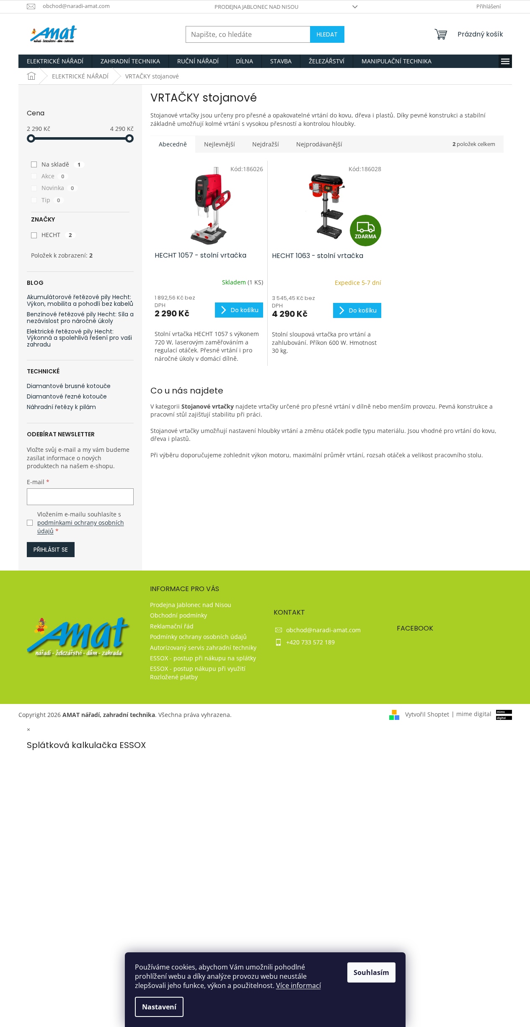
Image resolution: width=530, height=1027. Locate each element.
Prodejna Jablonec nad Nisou (256, 6)
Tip (50, 200)
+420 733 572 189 (310, 642)
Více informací (298, 985)
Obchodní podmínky (178, 615)
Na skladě (61, 164)
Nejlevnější (219, 144)
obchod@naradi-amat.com (323, 630)
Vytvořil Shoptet (427, 714)
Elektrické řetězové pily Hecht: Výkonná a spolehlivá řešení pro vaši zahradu (79, 338)
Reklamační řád (172, 626)
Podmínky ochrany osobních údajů (198, 637)
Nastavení (159, 1006)
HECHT (56, 235)
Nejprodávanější (319, 144)
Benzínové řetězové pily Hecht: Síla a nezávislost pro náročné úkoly (80, 317)
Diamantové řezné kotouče (67, 397)
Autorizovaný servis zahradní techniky (203, 648)
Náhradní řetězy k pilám (61, 407)
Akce (53, 176)
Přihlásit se (51, 549)
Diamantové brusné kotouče (69, 386)
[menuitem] (55, 61)
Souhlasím (371, 972)
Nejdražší (265, 144)
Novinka (57, 188)
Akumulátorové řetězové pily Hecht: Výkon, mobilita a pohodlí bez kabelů (80, 300)
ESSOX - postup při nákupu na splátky (203, 658)
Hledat (327, 34)
